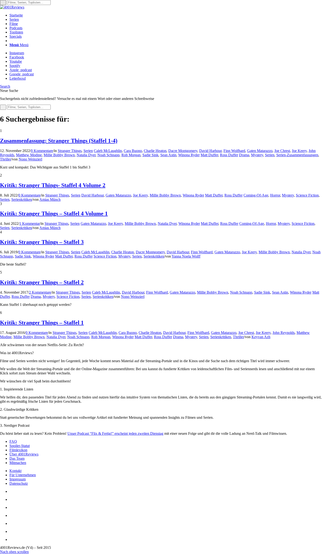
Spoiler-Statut (19, 446)
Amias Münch (50, 199)
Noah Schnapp (108, 155)
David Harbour (210, 151)
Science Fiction (307, 195)
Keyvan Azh (261, 337)
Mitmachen (17, 463)
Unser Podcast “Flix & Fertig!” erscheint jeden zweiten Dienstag (115, 433)
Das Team (17, 458)
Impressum (17, 479)
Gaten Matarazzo (259, 151)
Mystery (257, 155)
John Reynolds (283, 333)
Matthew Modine (29, 155)
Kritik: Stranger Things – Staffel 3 (42, 242)
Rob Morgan (130, 155)
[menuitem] (165, 15)
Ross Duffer (229, 155)
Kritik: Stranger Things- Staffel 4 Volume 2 (52, 185)
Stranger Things (70, 151)
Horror (275, 195)
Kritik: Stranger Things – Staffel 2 (42, 282)
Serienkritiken (21, 199)
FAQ (13, 441)
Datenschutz (18, 483)
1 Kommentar (29, 224)
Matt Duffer (209, 155)
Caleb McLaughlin (108, 151)
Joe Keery (299, 151)
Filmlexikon (18, 450)
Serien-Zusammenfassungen (297, 155)
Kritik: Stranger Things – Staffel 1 (42, 323)
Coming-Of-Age (256, 195)
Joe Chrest (282, 151)
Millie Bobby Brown (59, 155)
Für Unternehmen (22, 475)
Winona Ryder (189, 155)
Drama (244, 155)
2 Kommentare (40, 292)
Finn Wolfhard (234, 151)
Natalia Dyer (86, 155)
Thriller (5, 159)
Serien (88, 151)
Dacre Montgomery (182, 151)
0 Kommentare (42, 151)
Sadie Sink (150, 155)
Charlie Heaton (155, 151)
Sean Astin (168, 155)
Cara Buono (133, 151)
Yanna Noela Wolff (186, 256)
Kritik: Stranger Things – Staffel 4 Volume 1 (54, 213)
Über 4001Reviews (23, 454)
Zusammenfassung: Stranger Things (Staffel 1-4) (58, 141)
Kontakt (15, 471)
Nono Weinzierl (30, 159)
